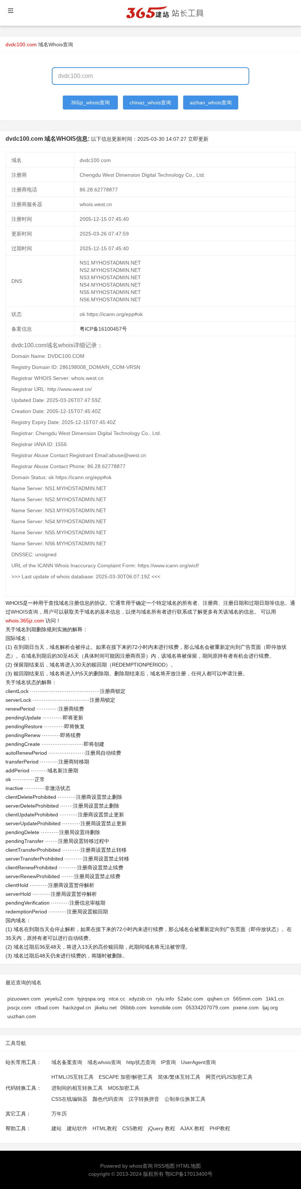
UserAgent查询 (198, 1062)
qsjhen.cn (218, 999)
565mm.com (247, 999)
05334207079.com (207, 1007)
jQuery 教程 (161, 1128)
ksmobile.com (166, 1007)
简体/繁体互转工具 (179, 1077)
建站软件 (77, 1128)
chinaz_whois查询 (150, 102)
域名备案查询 (66, 1062)
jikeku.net (106, 1007)
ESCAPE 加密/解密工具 (126, 1077)
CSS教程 (132, 1128)
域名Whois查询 (55, 44)
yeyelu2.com (59, 999)
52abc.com (190, 999)
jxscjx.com (19, 1007)
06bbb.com (133, 1007)
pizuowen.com (24, 999)
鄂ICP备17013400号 (189, 1174)
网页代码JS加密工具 (229, 1077)
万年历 (59, 1114)
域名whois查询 (104, 1062)
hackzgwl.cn (77, 1007)
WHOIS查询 (24, 612)
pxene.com (246, 1007)
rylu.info (165, 999)
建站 (56, 1128)
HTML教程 (105, 1128)
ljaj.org (270, 1007)
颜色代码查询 (108, 1099)
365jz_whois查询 (90, 102)
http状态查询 (141, 1062)
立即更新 (198, 139)
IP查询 (168, 1062)
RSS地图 (164, 1166)
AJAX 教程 (192, 1128)
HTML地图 (188, 1166)
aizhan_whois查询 (211, 102)
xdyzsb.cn (140, 999)
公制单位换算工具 (185, 1099)
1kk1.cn (275, 999)
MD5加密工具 (123, 1088)
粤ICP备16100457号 (103, 329)
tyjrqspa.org (91, 999)
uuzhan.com (21, 1016)
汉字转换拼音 (143, 1099)
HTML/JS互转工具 (72, 1077)
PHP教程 (220, 1128)
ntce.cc (117, 999)
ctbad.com (47, 1007)
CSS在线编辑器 (69, 1099)
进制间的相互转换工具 (77, 1088)
